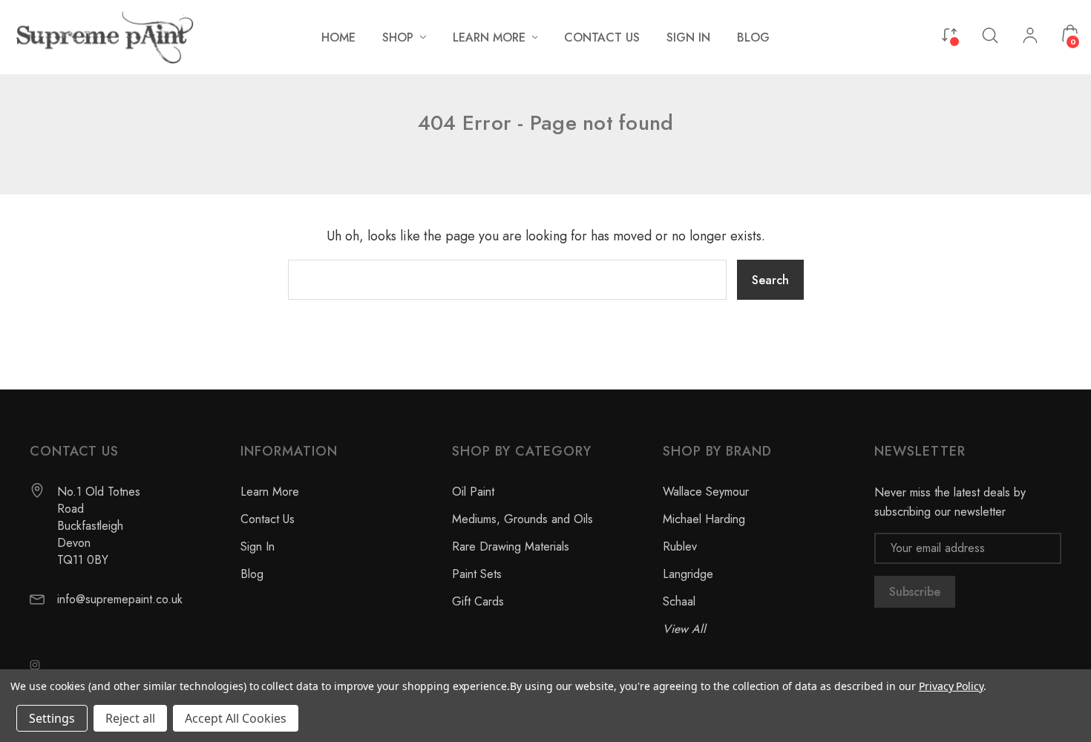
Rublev (680, 546)
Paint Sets (477, 573)
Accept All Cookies (235, 718)
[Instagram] (35, 665)
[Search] (990, 34)
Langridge (688, 573)
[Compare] (949, 33)
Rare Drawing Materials (510, 546)
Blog (251, 573)
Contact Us (267, 519)
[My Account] (1030, 37)
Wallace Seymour (706, 491)
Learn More (269, 491)
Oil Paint (473, 491)
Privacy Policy (951, 686)
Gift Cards (478, 601)
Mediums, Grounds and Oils (522, 519)
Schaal (679, 601)
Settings (52, 718)
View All (684, 628)
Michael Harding (704, 519)
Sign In (257, 546)
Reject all (130, 718)
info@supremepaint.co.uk (120, 599)
